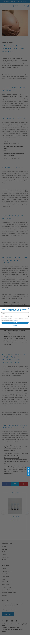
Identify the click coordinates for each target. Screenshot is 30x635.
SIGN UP (15, 322)
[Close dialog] (29, 308)
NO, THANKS (15, 325)
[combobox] (3, 316)
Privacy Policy (14, 320)
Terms (17, 320)
